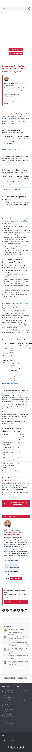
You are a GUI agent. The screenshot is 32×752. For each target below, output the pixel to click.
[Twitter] (20, 747)
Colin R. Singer (14, 83)
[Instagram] (14, 747)
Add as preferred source (17, 601)
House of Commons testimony (11, 564)
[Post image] (5, 630)
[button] (16, 58)
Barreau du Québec (22, 87)
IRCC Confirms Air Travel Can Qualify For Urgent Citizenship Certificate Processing (18, 643)
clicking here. (8, 495)
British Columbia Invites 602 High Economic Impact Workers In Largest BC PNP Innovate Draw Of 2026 (17, 631)
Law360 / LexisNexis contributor (12, 567)
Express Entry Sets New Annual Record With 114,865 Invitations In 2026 (17, 637)
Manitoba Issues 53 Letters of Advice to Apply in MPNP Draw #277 (17, 656)
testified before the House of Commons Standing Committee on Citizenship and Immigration (14, 548)
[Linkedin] (9, 747)
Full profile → (7, 574)
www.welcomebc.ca (12, 384)
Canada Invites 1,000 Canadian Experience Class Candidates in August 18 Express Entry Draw (18, 650)
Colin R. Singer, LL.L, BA (12, 530)
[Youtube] (17, 747)
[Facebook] (11, 747)
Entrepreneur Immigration (16, 118)
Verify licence (15, 574)
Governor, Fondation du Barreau (12, 571)
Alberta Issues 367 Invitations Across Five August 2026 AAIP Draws (18, 662)
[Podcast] (23, 747)
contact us (23, 478)
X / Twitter (6, 578)
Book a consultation (16, 578)
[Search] (29, 8)
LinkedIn (21, 574)
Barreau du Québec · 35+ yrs (11, 560)
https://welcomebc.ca (13, 149)
